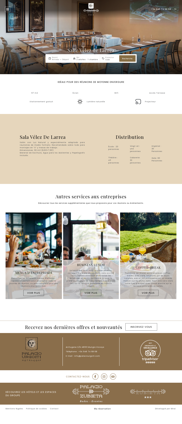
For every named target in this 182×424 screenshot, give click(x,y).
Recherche (127, 58)
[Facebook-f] (95, 376)
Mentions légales (14, 408)
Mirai (173, 408)
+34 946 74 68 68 (88, 351)
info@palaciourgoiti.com (87, 356)
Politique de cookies (36, 408)
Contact (54, 408)
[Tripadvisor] (113, 376)
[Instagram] (104, 376)
